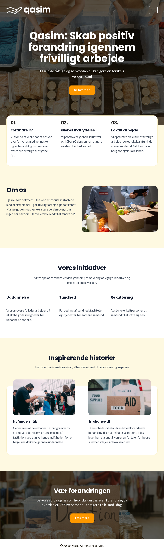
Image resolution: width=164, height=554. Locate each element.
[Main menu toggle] (153, 10)
